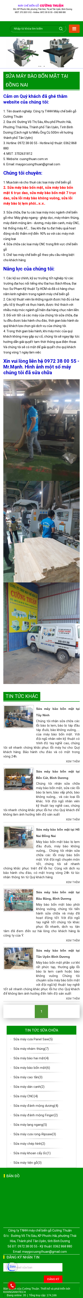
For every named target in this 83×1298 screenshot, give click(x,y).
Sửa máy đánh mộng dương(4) (36, 1106)
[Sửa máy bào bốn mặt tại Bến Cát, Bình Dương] (18, 779)
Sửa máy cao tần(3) (28, 1077)
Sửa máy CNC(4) (26, 1096)
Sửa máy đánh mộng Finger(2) (36, 1115)
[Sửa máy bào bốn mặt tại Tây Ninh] (18, 716)
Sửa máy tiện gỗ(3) (28, 1163)
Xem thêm (73, 761)
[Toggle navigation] (74, 29)
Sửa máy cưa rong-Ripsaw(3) (35, 1134)
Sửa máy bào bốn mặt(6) (32, 1068)
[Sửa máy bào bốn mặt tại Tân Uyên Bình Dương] (18, 958)
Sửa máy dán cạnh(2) (29, 1087)
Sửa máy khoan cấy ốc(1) (32, 1153)
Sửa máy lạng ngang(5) (30, 1125)
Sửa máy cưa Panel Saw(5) (33, 1039)
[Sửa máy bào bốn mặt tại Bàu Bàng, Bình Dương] (18, 900)
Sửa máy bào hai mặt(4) (31, 1058)
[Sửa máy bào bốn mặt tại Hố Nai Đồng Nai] (18, 837)
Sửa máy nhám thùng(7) (31, 1049)
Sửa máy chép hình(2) (29, 1144)
